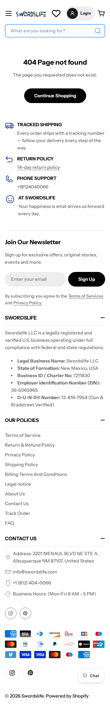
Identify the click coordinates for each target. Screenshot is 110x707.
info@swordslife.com (35, 572)
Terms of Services (85, 296)
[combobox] (55, 30)
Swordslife (32, 696)
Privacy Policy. (27, 302)
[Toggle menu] (8, 13)
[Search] (98, 31)
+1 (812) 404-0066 (32, 583)
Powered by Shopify (67, 696)
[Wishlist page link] (56, 13)
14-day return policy (38, 167)
